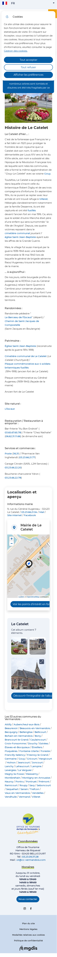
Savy (32, 785)
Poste (8, 453)
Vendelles (38, 792)
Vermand (24, 796)
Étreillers (37, 747)
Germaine (11, 758)
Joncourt (37, 762)
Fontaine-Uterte (29, 751)
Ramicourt (11, 785)
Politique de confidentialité (28, 940)
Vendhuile (11, 796)
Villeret (43, 198)
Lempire (36, 766)
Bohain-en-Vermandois (19, 735)
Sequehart (12, 789)
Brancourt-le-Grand (16, 739)
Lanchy (9, 766)
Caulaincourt (38, 739)
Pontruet (31, 781)
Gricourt (32, 758)
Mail (41, 512)
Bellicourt (40, 732)
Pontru (19, 781)
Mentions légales (28, 929)
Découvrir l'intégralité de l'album (33, 695)
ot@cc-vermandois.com (31, 859)
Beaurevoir (11, 728)
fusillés (32, 210)
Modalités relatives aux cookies (28, 935)
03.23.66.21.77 (27, 457)
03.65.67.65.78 (13, 432)
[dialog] (28, 46)
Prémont (44, 781)
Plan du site (28, 923)
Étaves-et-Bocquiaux (17, 747)
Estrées (43, 743)
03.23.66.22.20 (13, 467)
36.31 (16, 453)
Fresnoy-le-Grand (37, 754)
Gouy (47, 173)
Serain (24, 789)
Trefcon (34, 789)
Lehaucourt (22, 766)
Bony (38, 735)
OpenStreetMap (33, 596)
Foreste (45, 751)
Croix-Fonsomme (15, 743)
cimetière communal (17, 233)
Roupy (23, 785)
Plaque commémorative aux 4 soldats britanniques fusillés (27, 365)
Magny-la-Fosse (14, 773)
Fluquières (11, 751)
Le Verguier (25, 770)
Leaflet (21, 596)
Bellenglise (26, 732)
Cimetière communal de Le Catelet (26, 356)
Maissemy (32, 773)
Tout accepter (28, 59)
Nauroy (9, 781)
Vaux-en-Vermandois (17, 792)
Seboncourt (44, 785)
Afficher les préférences (28, 74)
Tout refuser (28, 67)
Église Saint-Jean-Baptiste (20, 345)
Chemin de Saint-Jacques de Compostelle (22, 323)
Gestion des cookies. (15, 50)
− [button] (12, 543)
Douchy (32, 743)
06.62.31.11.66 (13, 436)
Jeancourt (24, 762)
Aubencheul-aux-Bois (26, 724)
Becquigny (11, 732)
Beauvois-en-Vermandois (35, 728)
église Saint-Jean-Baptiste (20, 237)
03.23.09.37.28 (30, 856)
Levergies (10, 770)
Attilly (8, 724)
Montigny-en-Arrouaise (36, 777)
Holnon (11, 762)
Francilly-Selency (15, 754)
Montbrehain (12, 777)
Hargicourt (45, 758)
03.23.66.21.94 (29, 512)
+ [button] (12, 539)
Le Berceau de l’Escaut (18, 317)
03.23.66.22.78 (13, 477)
